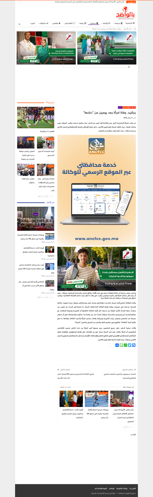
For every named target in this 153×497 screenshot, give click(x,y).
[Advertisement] (57, 12)
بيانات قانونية (122, 488)
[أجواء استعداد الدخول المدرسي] (45, 142)
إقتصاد (105, 23)
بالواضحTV (50, 139)
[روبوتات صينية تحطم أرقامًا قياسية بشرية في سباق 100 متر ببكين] (96, 399)
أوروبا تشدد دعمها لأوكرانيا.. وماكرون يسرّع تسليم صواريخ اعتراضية (38, 252)
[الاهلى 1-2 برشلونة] (35, 117)
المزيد (32, 23)
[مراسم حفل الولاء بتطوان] (25, 170)
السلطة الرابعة (49, 109)
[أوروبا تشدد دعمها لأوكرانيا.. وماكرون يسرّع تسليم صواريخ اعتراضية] (71, 399)
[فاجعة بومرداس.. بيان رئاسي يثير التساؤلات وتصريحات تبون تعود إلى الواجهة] (45, 170)
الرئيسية (129, 23)
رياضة (82, 23)
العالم (80, 393)
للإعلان (111, 488)
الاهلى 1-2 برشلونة (47, 131)
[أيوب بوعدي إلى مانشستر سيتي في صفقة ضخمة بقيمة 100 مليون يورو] (49, 266)
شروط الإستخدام (101, 488)
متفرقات (42, 23)
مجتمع (93, 23)
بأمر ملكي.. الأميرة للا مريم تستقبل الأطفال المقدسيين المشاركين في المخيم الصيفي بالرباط (89, 1)
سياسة (117, 23)
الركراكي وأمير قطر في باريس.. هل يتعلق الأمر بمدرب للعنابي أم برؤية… (36, 285)
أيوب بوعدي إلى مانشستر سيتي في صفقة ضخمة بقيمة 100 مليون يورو (36, 269)
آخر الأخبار (132, 107)
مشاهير (55, 23)
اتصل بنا (133, 488)
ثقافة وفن (68, 23)
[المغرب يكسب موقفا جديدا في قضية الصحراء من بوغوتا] (25, 142)
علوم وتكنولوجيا (104, 393)
